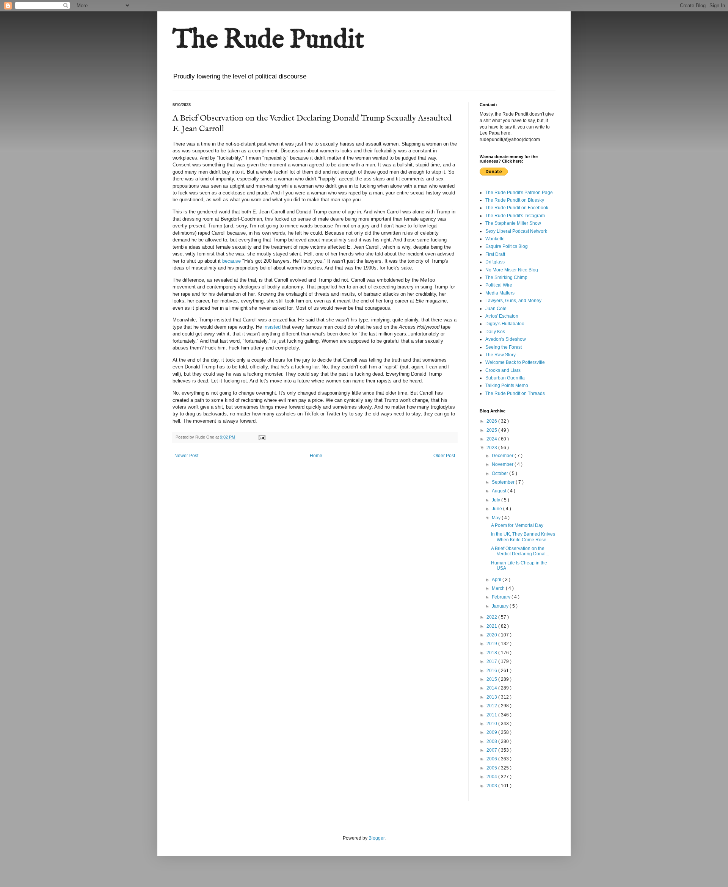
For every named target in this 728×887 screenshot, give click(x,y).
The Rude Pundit (268, 40)
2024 (492, 439)
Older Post (444, 455)
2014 (492, 688)
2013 (492, 697)
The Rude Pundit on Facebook (516, 207)
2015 (492, 679)
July (496, 500)
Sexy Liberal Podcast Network (516, 231)
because (232, 261)
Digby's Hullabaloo (504, 323)
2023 (492, 447)
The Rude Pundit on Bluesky (514, 200)
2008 (492, 741)
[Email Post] (262, 437)
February (501, 597)
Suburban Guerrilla (505, 378)
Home (316, 455)
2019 (492, 643)
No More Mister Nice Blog (511, 270)
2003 (492, 785)
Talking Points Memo (506, 385)
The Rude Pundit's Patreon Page (519, 192)
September (504, 482)
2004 (492, 776)
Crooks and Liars (503, 370)
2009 (492, 732)
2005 (492, 768)
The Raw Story (500, 354)
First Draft (495, 254)
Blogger (376, 838)
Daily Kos (495, 331)
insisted (272, 327)
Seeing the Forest (503, 347)
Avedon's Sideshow (505, 339)
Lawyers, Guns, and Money (513, 300)
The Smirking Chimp (506, 277)
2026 (492, 421)
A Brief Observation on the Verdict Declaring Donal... (520, 551)
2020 (492, 635)
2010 (492, 723)
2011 (492, 715)
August (499, 491)
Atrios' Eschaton (501, 316)
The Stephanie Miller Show (513, 223)
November (503, 464)
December (503, 455)
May (497, 517)
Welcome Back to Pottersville (515, 362)
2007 (492, 750)
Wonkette (495, 238)
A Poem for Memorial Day (517, 525)
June (497, 508)
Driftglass (495, 262)
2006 (492, 759)
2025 (492, 430)
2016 (492, 670)
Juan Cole (496, 308)
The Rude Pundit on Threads (515, 393)
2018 (492, 652)
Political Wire (498, 285)
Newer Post (186, 455)
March (499, 588)
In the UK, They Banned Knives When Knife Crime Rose (523, 536)
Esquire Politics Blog (506, 246)
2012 (492, 705)
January (501, 606)
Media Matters (500, 293)
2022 (492, 617)
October (500, 473)
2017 (492, 661)
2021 (492, 626)
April (497, 579)
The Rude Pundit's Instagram (515, 215)
